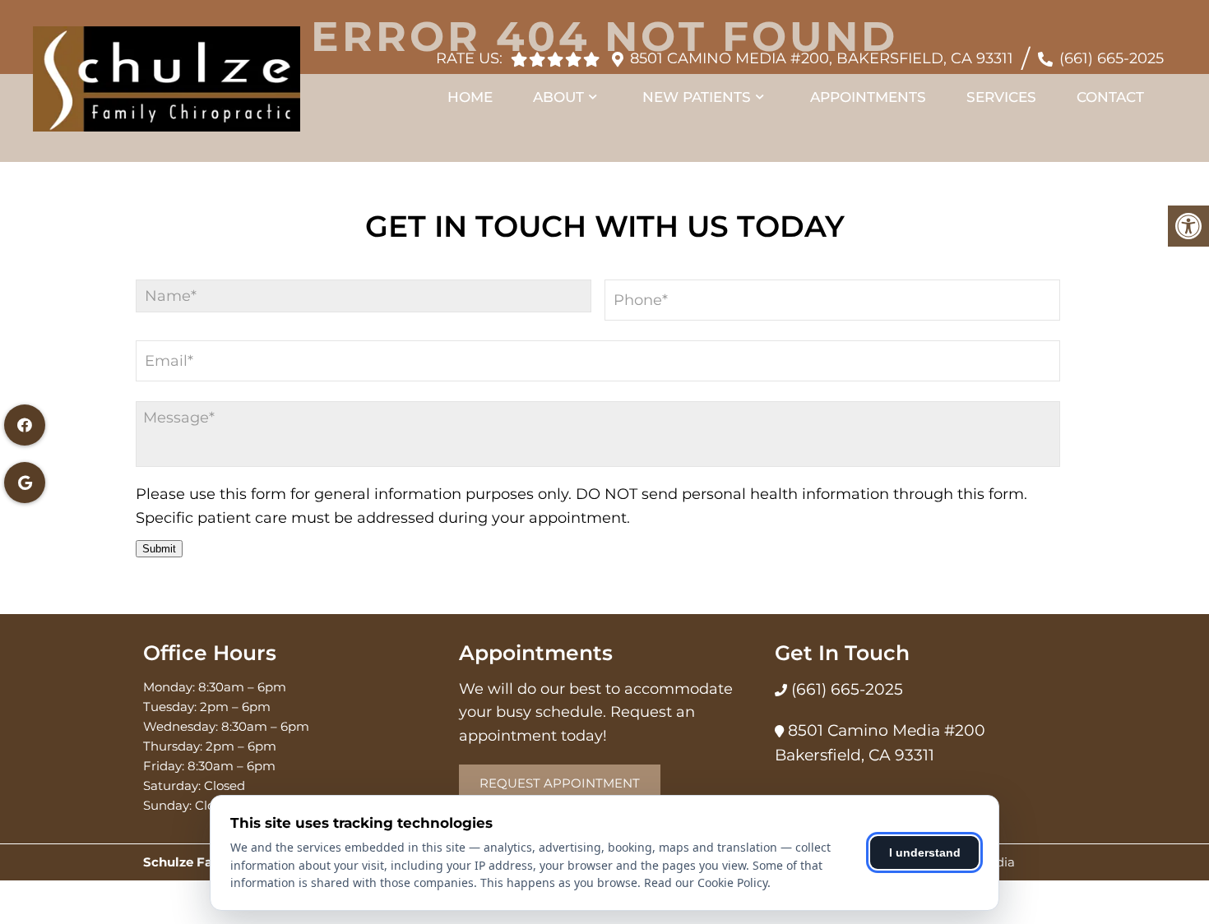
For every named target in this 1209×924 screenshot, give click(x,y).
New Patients (696, 97)
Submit (159, 549)
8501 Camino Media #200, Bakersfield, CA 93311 (821, 58)
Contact (1110, 97)
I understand (925, 852)
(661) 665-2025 (1111, 58)
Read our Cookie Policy (705, 882)
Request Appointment (559, 783)
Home (470, 97)
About (558, 97)
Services (1001, 97)
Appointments (868, 97)
